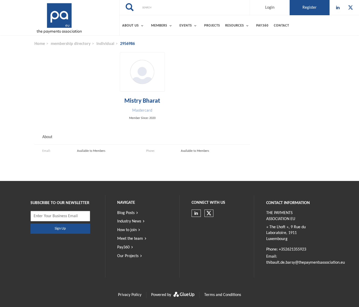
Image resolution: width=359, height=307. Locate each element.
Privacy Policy (129, 295)
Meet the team (130, 239)
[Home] (59, 18)
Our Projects (128, 256)
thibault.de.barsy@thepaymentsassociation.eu (305, 263)
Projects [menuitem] (212, 25)
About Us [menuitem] (130, 25)
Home (39, 44)
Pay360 (123, 247)
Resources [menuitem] (234, 25)
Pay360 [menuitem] (262, 25)
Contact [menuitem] (281, 25)
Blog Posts (126, 213)
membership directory (71, 44)
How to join (127, 230)
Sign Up (60, 229)
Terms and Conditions (222, 295)
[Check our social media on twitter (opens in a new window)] (351, 8)
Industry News (129, 221)
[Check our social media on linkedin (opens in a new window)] (338, 8)
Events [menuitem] (186, 25)
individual (105, 44)
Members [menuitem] (159, 25)
